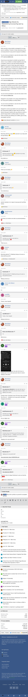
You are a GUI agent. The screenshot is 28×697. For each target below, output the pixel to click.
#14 (26, 328)
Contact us (5, 684)
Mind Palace (5, 27)
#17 (26, 408)
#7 (26, 216)
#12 (26, 299)
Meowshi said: (6, 386)
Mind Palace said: (6, 430)
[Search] (26, 1)
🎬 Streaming (4, 654)
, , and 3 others (11, 120)
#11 (26, 287)
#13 (26, 310)
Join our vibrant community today (9, 12)
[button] (14, 682)
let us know (12, 677)
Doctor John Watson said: (8, 331)
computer (8, 11)
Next (14, 37)
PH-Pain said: (5, 151)
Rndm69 (25, 628)
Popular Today (5, 667)
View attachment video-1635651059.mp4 (10, 457)
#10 (26, 268)
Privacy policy (15, 684)
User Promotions (5, 664)
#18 (26, 427)
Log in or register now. (8, 56)
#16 (26, 383)
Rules (10, 684)
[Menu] (1, 1)
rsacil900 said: (6, 313)
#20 (26, 466)
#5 (26, 182)
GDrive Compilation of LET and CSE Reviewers (13, 589)
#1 (26, 46)
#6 (26, 199)
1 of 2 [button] (10, 37)
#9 (26, 252)
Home (23, 684)
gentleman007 (20, 27)
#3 (26, 147)
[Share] (25, 46)
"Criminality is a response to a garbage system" (13, 606)
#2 (26, 131)
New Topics (5, 526)
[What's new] (23, 1)
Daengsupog (4, 522)
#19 (26, 448)
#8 (26, 232)
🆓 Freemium (4, 652)
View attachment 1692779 (8, 471)
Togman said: (5, 185)
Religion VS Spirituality (8, 578)
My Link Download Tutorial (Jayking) (11, 586)
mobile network (21, 9)
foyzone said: (5, 271)
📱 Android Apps (5, 656)
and (7, 223)
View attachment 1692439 (8, 389)
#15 (26, 349)
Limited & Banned (5, 666)
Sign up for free (18, 5)
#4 (26, 167)
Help (20, 684)
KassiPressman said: (7, 235)
